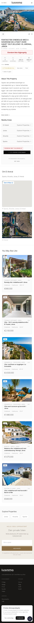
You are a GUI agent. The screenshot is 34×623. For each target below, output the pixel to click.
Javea (6, 516)
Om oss (20, 582)
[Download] (3, 34)
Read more (4, 115)
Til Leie (3, 587)
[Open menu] (32, 3)
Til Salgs (3, 582)
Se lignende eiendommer (18, 152)
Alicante (15, 516)
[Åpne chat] (29, 618)
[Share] (29, 34)
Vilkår (3, 601)
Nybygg (3, 584)
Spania (25, 516)
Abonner (17, 548)
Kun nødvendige (9, 618)
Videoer (3, 591)
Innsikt (19, 587)
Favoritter (4, 589)
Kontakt (19, 589)
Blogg (19, 584)
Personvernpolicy (5, 599)
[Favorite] (32, 34)
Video (4, 29)
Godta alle (20, 618)
